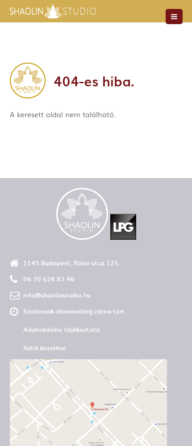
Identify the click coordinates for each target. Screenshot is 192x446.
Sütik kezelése (44, 348)
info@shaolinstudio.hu (57, 295)
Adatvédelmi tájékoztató (61, 329)
